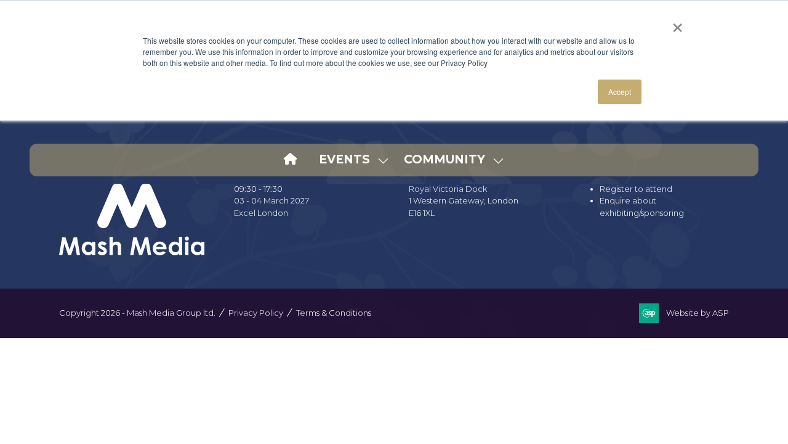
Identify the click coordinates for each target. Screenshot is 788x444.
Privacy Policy (255, 313)
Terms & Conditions (333, 313)
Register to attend (636, 189)
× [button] (677, 23)
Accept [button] (619, 91)
